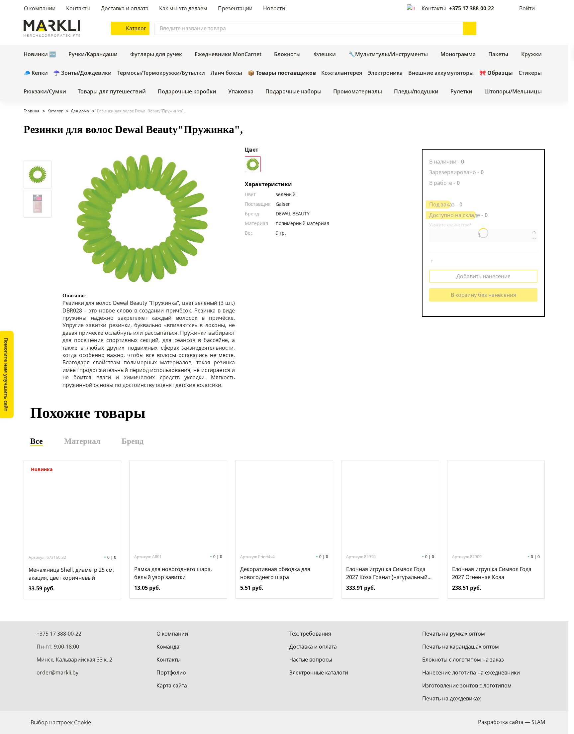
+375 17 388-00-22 (471, 8)
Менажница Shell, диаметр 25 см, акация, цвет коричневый (71, 573)
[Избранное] (518, 28)
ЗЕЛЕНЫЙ (253, 164)
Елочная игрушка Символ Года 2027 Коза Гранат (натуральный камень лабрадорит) (387, 573)
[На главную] (52, 28)
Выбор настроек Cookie (61, 722)
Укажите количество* (450, 225)
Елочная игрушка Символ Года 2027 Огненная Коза (491, 573)
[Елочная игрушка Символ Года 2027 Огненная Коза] (495, 506)
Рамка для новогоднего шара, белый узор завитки (173, 573)
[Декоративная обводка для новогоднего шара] (284, 506)
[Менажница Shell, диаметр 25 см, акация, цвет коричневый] (72, 507)
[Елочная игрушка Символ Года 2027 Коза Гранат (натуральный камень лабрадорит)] (390, 506)
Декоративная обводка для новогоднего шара (275, 573)
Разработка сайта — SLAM (511, 722)
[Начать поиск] (469, 28)
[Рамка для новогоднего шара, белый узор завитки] (178, 506)
